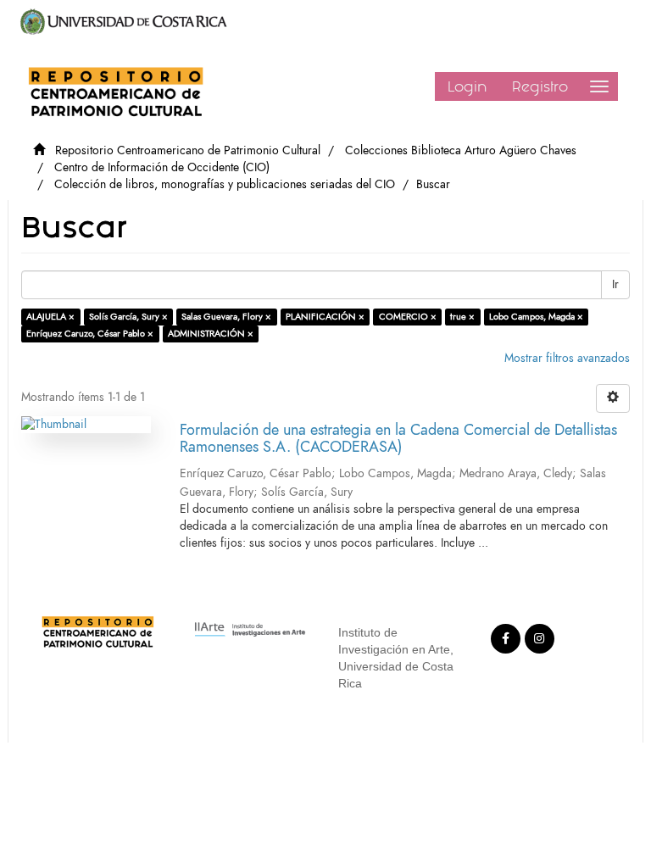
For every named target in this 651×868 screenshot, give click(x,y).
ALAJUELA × (50, 316)
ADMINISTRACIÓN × (210, 333)
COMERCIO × (408, 316)
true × (462, 316)
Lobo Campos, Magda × (536, 316)
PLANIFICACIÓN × (325, 316)
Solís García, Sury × (128, 316)
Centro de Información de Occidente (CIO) (162, 167)
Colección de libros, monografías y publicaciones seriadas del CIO (224, 184)
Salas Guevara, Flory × (226, 316)
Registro (540, 86)
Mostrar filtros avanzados (567, 358)
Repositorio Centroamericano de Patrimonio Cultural (187, 150)
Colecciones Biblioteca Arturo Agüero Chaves (460, 150)
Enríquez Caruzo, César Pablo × (89, 333)
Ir (615, 284)
